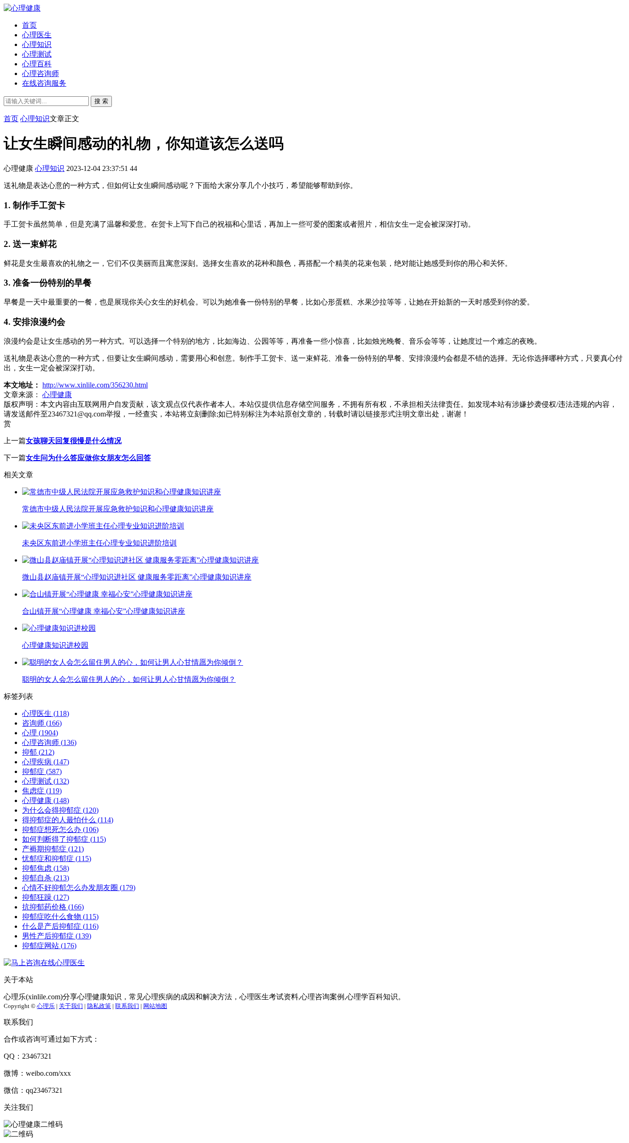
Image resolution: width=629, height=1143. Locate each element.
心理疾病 (45, 762)
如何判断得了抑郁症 (64, 839)
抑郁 (38, 752)
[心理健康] (22, 8)
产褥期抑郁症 (53, 849)
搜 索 (101, 101)
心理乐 (46, 1005)
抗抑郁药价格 (53, 907)
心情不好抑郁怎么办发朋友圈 (78, 887)
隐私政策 (99, 1005)
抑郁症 (42, 771)
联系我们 (127, 1005)
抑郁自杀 (45, 878)
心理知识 (37, 44)
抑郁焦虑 (45, 868)
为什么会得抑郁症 (60, 810)
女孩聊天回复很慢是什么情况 (74, 441)
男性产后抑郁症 (56, 936)
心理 (40, 733)
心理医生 (37, 35)
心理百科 (37, 64)
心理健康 (57, 395)
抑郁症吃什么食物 (60, 916)
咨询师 (42, 723)
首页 (29, 25)
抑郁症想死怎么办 (60, 829)
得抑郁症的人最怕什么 (67, 820)
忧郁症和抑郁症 (56, 858)
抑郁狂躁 (45, 897)
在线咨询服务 (44, 83)
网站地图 (155, 1005)
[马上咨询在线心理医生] (44, 963)
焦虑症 (42, 791)
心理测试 (37, 54)
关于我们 (71, 1005)
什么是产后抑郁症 (60, 926)
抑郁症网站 (49, 946)
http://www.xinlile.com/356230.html (95, 385)
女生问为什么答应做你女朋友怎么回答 (88, 458)
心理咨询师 (40, 73)
